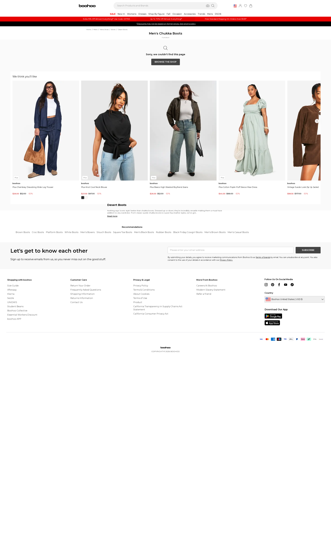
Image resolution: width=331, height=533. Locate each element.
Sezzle (10, 298)
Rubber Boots (163, 232)
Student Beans (15, 306)
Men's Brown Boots (215, 232)
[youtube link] (285, 284)
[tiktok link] (292, 284)
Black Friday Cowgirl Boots (187, 232)
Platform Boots (54, 232)
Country (269, 293)
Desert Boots (122, 29)
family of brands (263, 257)
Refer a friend (203, 294)
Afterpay (12, 290)
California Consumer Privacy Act (150, 314)
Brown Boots (23, 232)
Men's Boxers (87, 232)
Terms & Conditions (144, 290)
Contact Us (76, 302)
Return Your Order (80, 285)
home (88, 29)
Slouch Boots (104, 232)
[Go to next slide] (317, 121)
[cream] (86, 197)
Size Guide (13, 285)
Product (137, 302)
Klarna (10, 294)
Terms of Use (140, 298)
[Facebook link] (279, 284)
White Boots (71, 232)
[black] (82, 197)
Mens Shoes (104, 29)
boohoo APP (14, 319)
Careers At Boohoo (206, 285)
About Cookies (141, 294)
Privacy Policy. (226, 260)
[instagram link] (266, 284)
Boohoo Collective (17, 310)
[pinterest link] (272, 284)
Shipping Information (82, 294)
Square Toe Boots (122, 232)
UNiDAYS (12, 302)
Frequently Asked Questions (85, 290)
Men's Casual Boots (238, 232)
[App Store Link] (273, 319)
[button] (235, 6)
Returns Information (81, 298)
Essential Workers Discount (22, 315)
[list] (166, 141)
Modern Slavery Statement (210, 290)
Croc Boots (38, 232)
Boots (113, 29)
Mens (95, 29)
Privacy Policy (140, 285)
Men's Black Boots (144, 232)
